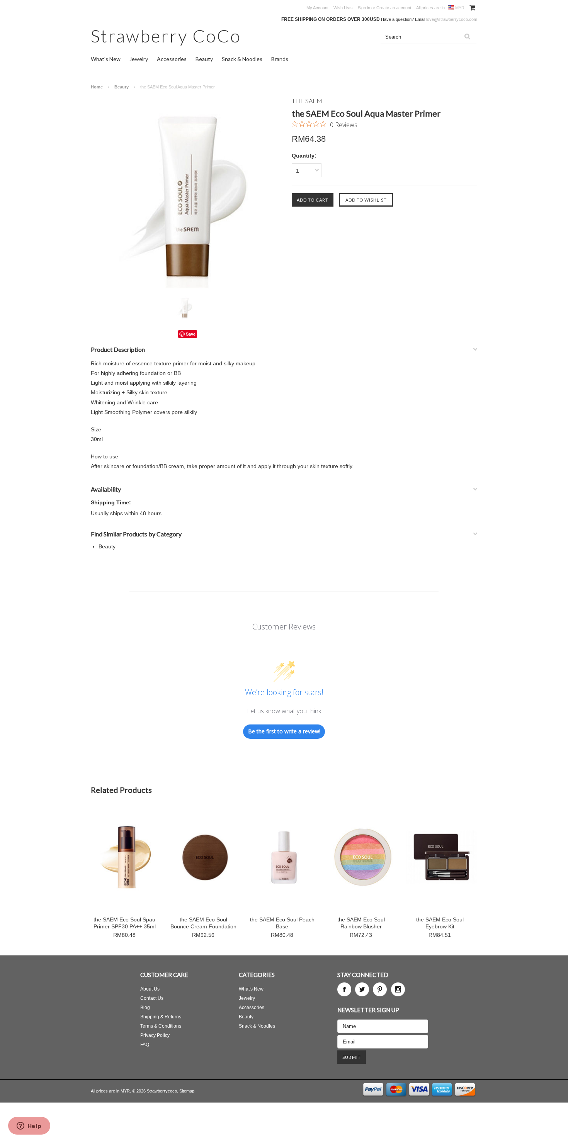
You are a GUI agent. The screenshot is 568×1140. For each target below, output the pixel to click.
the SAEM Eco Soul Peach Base (282, 923)
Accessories (172, 59)
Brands (279, 59)
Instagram (398, 989)
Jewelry (138, 59)
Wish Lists (343, 7)
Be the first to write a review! (284, 731)
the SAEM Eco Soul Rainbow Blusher (361, 923)
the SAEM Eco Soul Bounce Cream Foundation (203, 923)
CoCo (166, 35)
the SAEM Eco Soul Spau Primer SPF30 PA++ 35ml (125, 923)
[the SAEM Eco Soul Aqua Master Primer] (187, 193)
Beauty (204, 59)
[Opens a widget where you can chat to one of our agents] (29, 1126)
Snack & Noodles (242, 59)
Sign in (364, 7)
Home (97, 87)
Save (191, 334)
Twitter (362, 989)
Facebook (344, 989)
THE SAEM (307, 100)
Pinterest (380, 989)
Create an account (393, 7)
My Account (317, 7)
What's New (106, 59)
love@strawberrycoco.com (451, 19)
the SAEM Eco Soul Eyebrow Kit (440, 923)
